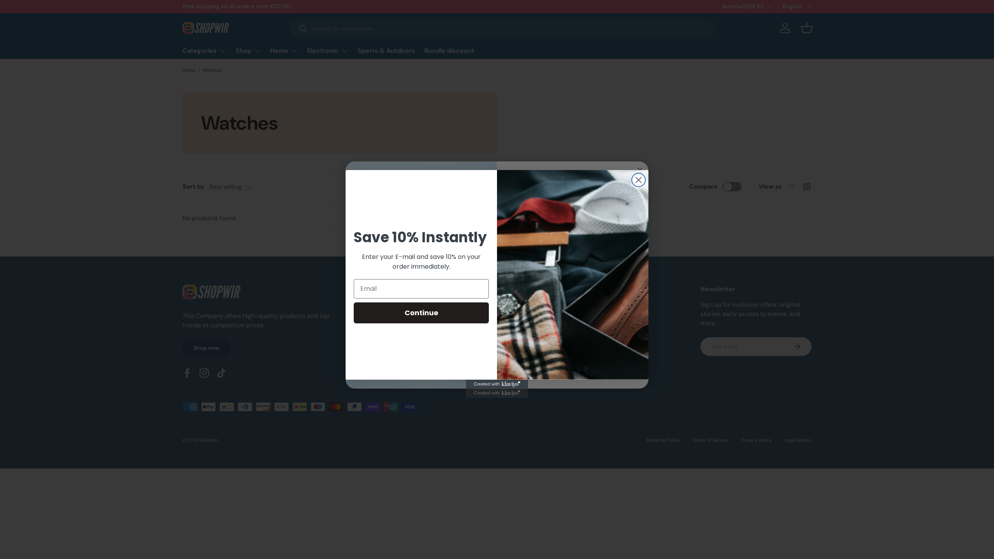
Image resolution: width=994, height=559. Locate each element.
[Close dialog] (638, 180)
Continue (421, 313)
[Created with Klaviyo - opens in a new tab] (497, 384)
